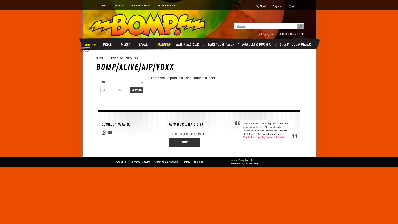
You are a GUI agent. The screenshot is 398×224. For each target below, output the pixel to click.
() (293, 6)
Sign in (263, 6)
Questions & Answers (167, 5)
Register (277, 6)
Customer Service (140, 5)
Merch (126, 44)
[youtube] (110, 132)
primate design (252, 163)
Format (107, 44)
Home (105, 5)
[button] (121, 82)
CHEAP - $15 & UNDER (295, 44)
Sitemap (199, 161)
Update (136, 90)
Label (143, 44)
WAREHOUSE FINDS (221, 44)
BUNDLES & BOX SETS (257, 44)
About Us (119, 5)
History (186, 161)
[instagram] (104, 132)
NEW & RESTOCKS (187, 44)
